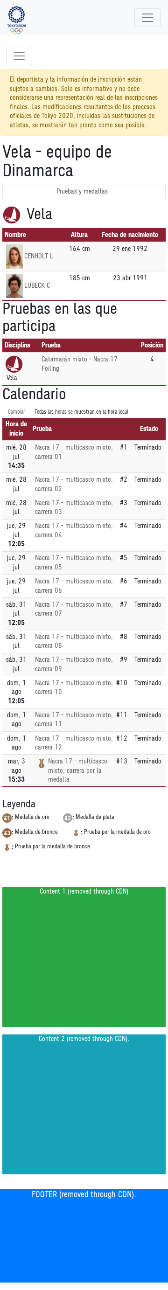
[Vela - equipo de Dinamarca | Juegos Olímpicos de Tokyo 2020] (16, 18)
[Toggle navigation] (147, 17)
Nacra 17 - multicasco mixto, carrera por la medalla (77, 770)
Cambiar (16, 412)
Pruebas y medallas (82, 191)
